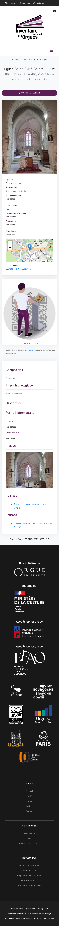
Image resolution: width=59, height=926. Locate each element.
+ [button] (10, 243)
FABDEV (25, 914)
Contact (29, 811)
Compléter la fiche (31, 93)
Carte (29, 796)
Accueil (29, 791)
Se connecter (29, 833)
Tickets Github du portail (30, 870)
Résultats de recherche (22, 59)
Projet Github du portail (29, 865)
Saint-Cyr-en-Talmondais (21, 74)
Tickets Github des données (29, 885)
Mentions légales (39, 909)
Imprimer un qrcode (29, 343)
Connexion (26, 3)
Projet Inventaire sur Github (29, 875)
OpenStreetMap (37, 261)
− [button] (10, 248)
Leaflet (25, 261)
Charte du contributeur (29, 843)
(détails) (31, 350)
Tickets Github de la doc (29, 880)
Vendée (42, 74)
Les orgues (29, 801)
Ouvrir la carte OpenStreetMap (19, 269)
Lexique (29, 806)
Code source (12, 3)
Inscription (39, 3)
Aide (29, 838)
